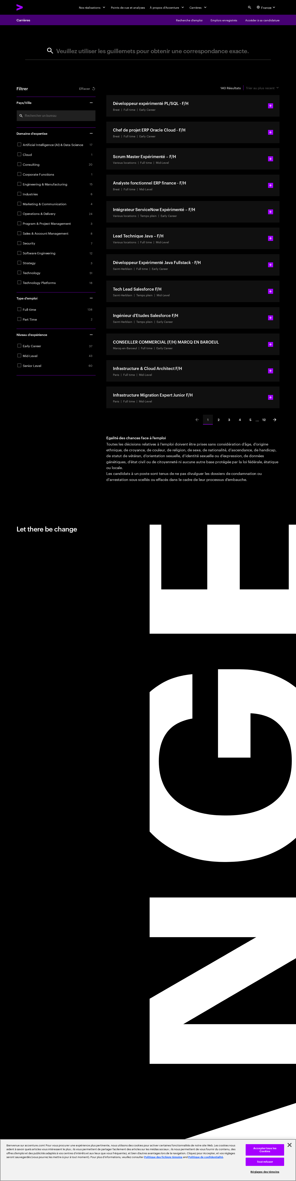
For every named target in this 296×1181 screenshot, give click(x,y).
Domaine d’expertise (32, 133)
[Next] (274, 420)
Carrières (23, 20)
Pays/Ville (24, 102)
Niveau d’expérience (32, 334)
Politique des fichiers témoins (163, 1157)
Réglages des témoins (264, 1172)
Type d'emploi (27, 298)
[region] (148, 1160)
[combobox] (56, 115)
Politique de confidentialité (205, 1157)
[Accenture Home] (29, 7)
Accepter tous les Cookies (264, 1150)
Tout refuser (265, 1161)
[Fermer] (289, 1145)
